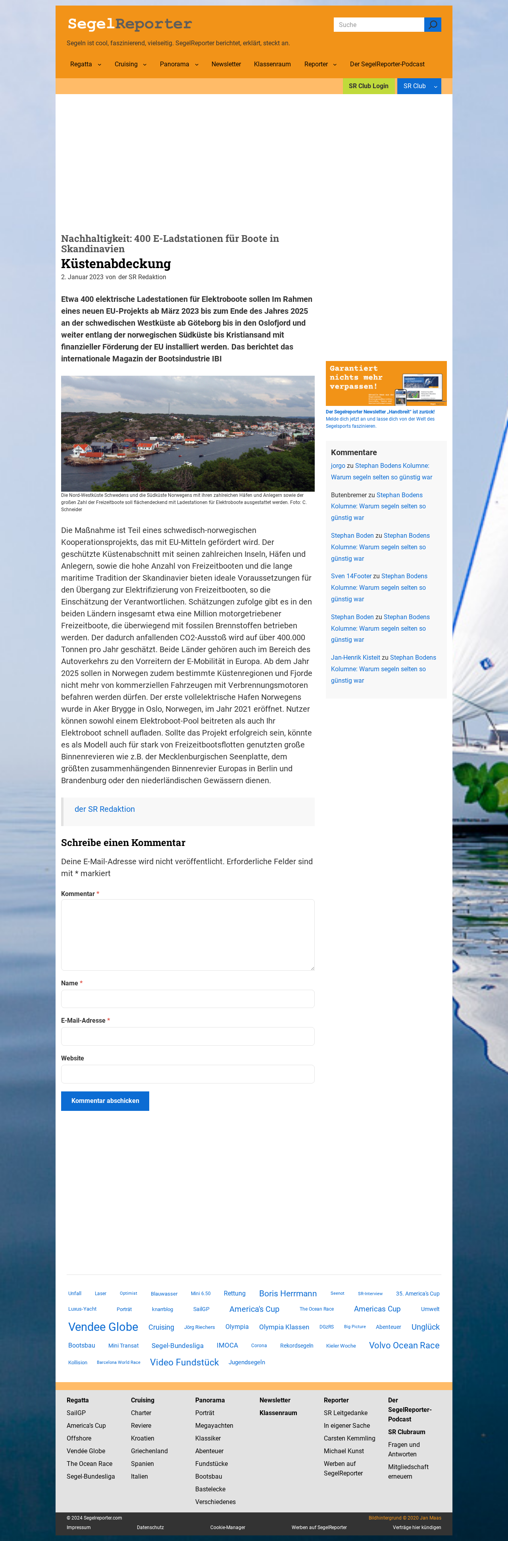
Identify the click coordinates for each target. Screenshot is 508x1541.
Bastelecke (210, 1489)
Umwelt (430, 1309)
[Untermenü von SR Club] (436, 86)
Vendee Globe (103, 1327)
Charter (141, 1413)
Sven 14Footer (351, 576)
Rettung (235, 1293)
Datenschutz (150, 1527)
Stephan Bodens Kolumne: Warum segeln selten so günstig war (378, 506)
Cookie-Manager (227, 1527)
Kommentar (80, 894)
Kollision (77, 1362)
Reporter (336, 1400)
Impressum (79, 1527)
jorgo (338, 465)
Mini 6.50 (201, 1293)
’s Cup (97, 1425)
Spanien (142, 1464)
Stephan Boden (352, 535)
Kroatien (142, 1438)
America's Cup (254, 1309)
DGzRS (326, 1327)
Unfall (74, 1293)
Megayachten (214, 1425)
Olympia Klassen (284, 1327)
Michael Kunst (344, 1451)
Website (72, 1058)
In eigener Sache (347, 1425)
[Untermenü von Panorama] (197, 64)
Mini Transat (123, 1345)
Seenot (337, 1293)
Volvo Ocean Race (404, 1345)
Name (72, 983)
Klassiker (208, 1438)
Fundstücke (211, 1464)
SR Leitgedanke (346, 1413)
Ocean (88, 1464)
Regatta (78, 1400)
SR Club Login (369, 86)
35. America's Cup (418, 1293)
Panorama (210, 1400)
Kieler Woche (341, 1346)
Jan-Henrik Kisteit (355, 657)
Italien (139, 1476)
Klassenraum (278, 1413)
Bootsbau (81, 1345)
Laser (100, 1293)
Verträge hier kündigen (417, 1527)
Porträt (124, 1309)
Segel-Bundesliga (178, 1346)
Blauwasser (164, 1294)
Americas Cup (377, 1309)
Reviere (141, 1425)
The (73, 1464)
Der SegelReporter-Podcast (410, 1409)
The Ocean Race (317, 1309)
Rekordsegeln (297, 1345)
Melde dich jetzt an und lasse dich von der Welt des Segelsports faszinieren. (380, 419)
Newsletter (275, 1400)
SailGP (201, 1309)
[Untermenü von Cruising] (145, 64)
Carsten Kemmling (349, 1438)
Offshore (79, 1438)
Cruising (161, 1327)
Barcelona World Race (118, 1362)
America (78, 1425)
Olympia (237, 1327)
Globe (96, 1451)
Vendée (77, 1451)
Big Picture (355, 1326)
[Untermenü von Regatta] (100, 64)
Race (104, 1464)
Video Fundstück (184, 1362)
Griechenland (149, 1451)
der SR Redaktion (105, 809)
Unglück (426, 1327)
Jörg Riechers (199, 1327)
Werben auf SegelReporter (319, 1527)
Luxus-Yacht (82, 1309)
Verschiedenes (215, 1502)
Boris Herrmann (288, 1293)
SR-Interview (370, 1293)
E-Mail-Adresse (85, 1020)
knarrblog (162, 1309)
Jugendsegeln (247, 1362)
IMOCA (227, 1345)
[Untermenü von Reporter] (335, 64)
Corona (259, 1345)
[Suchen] (432, 24)
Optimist (128, 1293)
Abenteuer (388, 1327)
